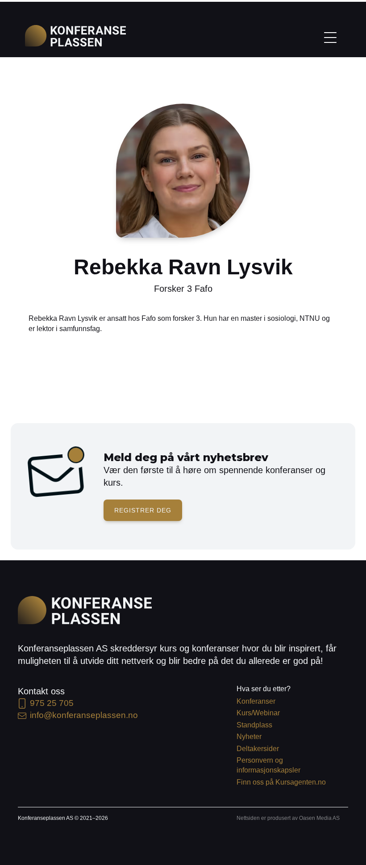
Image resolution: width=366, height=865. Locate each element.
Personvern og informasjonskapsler (268, 765)
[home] (75, 35)
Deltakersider (258, 748)
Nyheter (249, 736)
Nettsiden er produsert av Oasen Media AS (288, 818)
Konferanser (256, 701)
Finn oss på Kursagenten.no (281, 782)
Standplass (254, 725)
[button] (330, 36)
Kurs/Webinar (258, 713)
